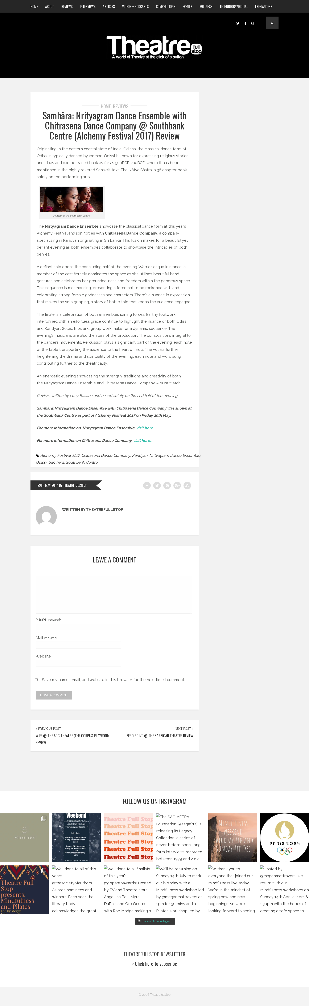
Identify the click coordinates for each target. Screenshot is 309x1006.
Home (34, 6)
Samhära (56, 462)
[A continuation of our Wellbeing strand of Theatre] (76, 837)
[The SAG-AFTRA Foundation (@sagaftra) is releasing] (180, 837)
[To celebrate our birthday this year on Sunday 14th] (24, 889)
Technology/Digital (234, 6)
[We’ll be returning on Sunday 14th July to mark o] (180, 889)
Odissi (41, 462)
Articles (109, 6)
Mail (46, 637)
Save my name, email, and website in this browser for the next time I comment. (113, 679)
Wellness (205, 6)
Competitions (165, 6)
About (49, 6)
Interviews (87, 6)
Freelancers (263, 6)
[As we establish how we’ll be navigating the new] (128, 837)
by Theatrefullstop (73, 485)
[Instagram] (252, 23)
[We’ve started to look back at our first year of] (232, 837)
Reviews (67, 6)
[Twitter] (237, 23)
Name (48, 619)
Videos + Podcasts (135, 6)
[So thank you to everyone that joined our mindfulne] (232, 889)
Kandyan (139, 455)
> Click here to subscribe (154, 963)
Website (43, 656)
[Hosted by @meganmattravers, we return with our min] (284, 889)
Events (187, 6)
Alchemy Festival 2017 (59, 455)
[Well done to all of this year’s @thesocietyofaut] (76, 889)
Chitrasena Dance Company (105, 455)
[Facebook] (245, 23)
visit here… (145, 428)
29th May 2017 (47, 485)
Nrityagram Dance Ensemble (174, 455)
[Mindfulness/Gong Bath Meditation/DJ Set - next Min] (24, 837)
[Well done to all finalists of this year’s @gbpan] (128, 889)
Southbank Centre (82, 462)
